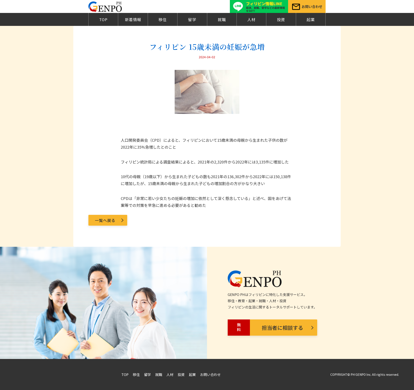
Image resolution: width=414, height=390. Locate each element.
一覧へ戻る (105, 220)
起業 (311, 19)
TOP (103, 19)
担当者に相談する (269, 328)
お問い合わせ (210, 374)
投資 (281, 19)
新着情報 (133, 19)
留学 (192, 19)
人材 (251, 19)
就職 (222, 19)
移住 (162, 19)
